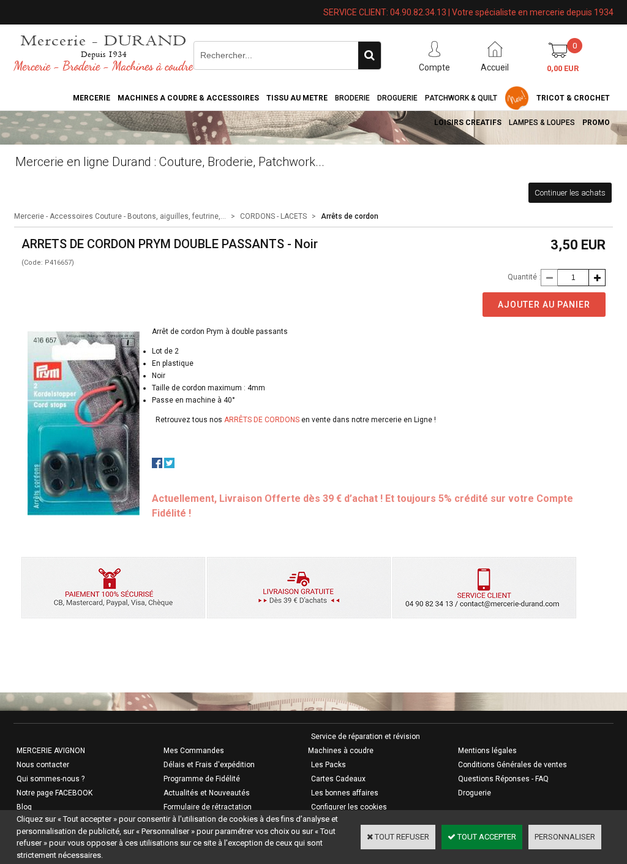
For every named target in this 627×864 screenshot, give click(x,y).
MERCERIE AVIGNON (51, 750)
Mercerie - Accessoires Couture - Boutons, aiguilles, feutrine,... (120, 216)
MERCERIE (91, 98)
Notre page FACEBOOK (54, 793)
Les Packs (328, 764)
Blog (24, 807)
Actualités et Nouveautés (206, 793)
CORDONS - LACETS (273, 216)
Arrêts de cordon (349, 216)
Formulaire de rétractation (207, 807)
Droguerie (397, 98)
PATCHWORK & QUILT (461, 98)
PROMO (596, 122)
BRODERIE (352, 98)
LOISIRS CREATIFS (467, 122)
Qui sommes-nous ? (50, 779)
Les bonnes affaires (344, 793)
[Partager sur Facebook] (157, 465)
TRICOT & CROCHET (573, 98)
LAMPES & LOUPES (542, 122)
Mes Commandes (193, 750)
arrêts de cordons (260, 419)
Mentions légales (487, 750)
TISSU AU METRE (297, 98)
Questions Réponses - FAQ (503, 779)
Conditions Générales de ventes (512, 764)
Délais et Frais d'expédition (209, 764)
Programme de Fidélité (201, 779)
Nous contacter (43, 764)
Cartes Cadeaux (338, 779)
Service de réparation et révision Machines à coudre (364, 743)
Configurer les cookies (349, 807)
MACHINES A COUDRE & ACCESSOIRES (188, 98)
